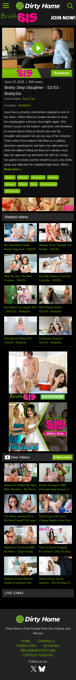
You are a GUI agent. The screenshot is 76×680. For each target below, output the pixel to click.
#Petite (23, 184)
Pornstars (26, 646)
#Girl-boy (53, 177)
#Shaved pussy (48, 184)
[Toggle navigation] (6, 6)
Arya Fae (28, 98)
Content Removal (38, 655)
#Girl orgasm (38, 177)
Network (51, 646)
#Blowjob (23, 177)
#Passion (10, 184)
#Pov (33, 184)
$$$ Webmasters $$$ (38, 650)
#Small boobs (12, 191)
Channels (46, 641)
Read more (11, 169)
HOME (25, 641)
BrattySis (25, 105)
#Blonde (10, 177)
